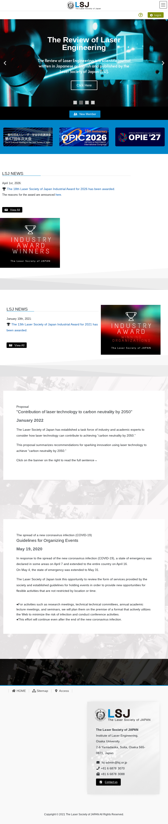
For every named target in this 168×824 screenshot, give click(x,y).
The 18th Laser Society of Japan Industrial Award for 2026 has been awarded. (61, 189)
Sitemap (42, 691)
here (58, 194)
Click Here (84, 85)
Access (63, 691)
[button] (5, 63)
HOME (21, 691)
